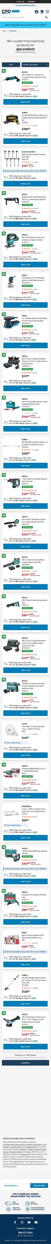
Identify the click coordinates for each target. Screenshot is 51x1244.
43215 (35, 96)
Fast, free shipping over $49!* (25, 5)
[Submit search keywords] (46, 17)
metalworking (31, 1147)
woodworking (16, 1147)
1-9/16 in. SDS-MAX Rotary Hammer (34, 851)
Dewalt (25, 113)
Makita (25, 72)
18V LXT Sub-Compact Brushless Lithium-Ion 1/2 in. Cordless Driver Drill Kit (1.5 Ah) (34, 361)
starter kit (25, 1154)
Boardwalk (27, 806)
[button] (35, 64)
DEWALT (24, 1149)
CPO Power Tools (20, 1)
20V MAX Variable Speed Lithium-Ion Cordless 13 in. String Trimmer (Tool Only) (34, 980)
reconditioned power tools (14, 1144)
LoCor (24, 724)
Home (4, 31)
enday (24, 933)
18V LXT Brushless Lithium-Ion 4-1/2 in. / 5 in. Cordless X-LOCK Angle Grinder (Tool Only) (34, 1019)
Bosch (24, 194)
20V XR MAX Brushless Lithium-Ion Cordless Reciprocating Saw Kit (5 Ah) (35, 117)
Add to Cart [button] (25, 102)
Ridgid (19, 1152)
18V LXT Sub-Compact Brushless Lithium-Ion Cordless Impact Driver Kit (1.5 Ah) (34, 643)
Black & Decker (28, 152)
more (28, 1152)
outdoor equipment (34, 1144)
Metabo (13, 1152)
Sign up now (39, 1185)
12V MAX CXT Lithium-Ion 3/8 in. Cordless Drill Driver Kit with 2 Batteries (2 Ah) (33, 686)
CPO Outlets (31, 1)
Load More (25, 1063)
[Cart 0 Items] (42, 12)
